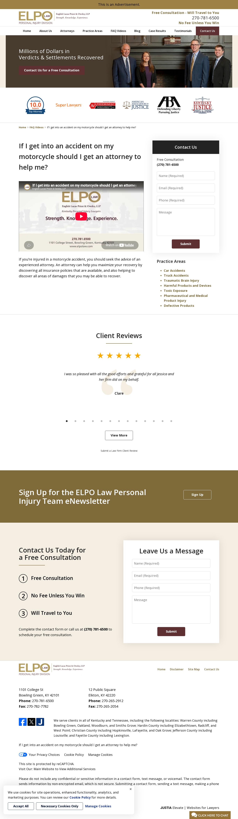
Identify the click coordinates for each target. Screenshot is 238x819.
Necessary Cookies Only (59, 806)
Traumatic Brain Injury (181, 280)
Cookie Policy (74, 755)
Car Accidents (174, 270)
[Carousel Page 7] (119, 421)
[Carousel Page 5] (101, 421)
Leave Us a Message (171, 550)
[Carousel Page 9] (136, 421)
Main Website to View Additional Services (64, 769)
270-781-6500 (205, 18)
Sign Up (197, 494)
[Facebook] (23, 722)
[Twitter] (31, 722)
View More (119, 435)
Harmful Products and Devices (187, 285)
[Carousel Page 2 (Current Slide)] (75, 421)
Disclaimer (177, 669)
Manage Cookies (100, 755)
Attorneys (67, 31)
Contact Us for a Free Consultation (51, 70)
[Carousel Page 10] (145, 421)
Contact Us (207, 31)
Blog (137, 31)
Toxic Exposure (175, 290)
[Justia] (40, 722)
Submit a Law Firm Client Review (119, 450)
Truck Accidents (176, 275)
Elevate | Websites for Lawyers (189, 808)
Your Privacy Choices (44, 755)
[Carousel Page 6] (110, 421)
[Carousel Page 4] (93, 421)
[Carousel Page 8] (127, 421)
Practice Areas (92, 31)
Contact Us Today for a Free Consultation (52, 553)
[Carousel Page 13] (171, 421)
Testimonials (183, 31)
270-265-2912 (112, 700)
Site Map (194, 669)
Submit (185, 244)
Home (27, 31)
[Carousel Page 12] (162, 421)
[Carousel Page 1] (66, 421)
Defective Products (179, 305)
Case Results (157, 31)
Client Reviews (119, 335)
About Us (45, 31)
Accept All (21, 806)
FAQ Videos (118, 31)
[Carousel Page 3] (84, 421)
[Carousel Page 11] (153, 421)
